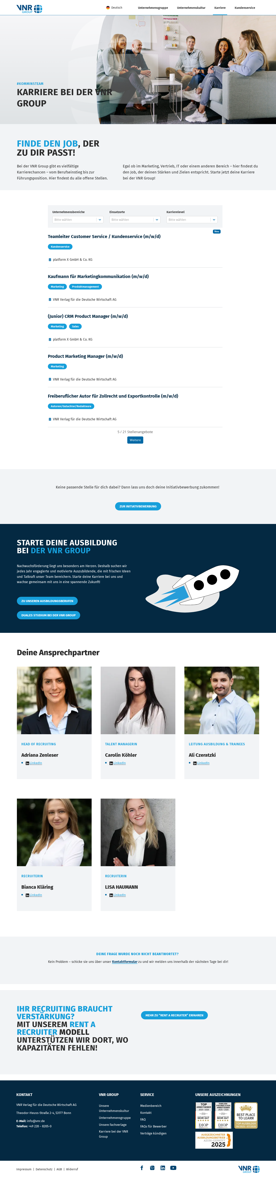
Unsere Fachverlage (113, 1125)
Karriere (220, 8)
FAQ (143, 1119)
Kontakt (146, 1113)
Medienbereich (150, 1106)
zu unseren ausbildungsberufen (47, 601)
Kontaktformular (124, 962)
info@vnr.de (36, 1121)
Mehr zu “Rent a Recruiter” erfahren (174, 1015)
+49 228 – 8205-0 (40, 1126)
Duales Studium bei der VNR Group (48, 615)
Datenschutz (44, 1169)
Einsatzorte (117, 212)
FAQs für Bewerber (153, 1126)
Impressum (24, 1169)
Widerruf (72, 1169)
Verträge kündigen (153, 1133)
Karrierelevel (176, 212)
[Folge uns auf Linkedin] (163, 1168)
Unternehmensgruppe (153, 8)
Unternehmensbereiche (68, 212)
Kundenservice (245, 8)
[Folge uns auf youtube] (173, 1168)
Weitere (135, 440)
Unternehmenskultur (191, 8)
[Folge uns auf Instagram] (152, 1168)
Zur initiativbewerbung (138, 506)
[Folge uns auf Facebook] (142, 1168)
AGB (59, 1169)
